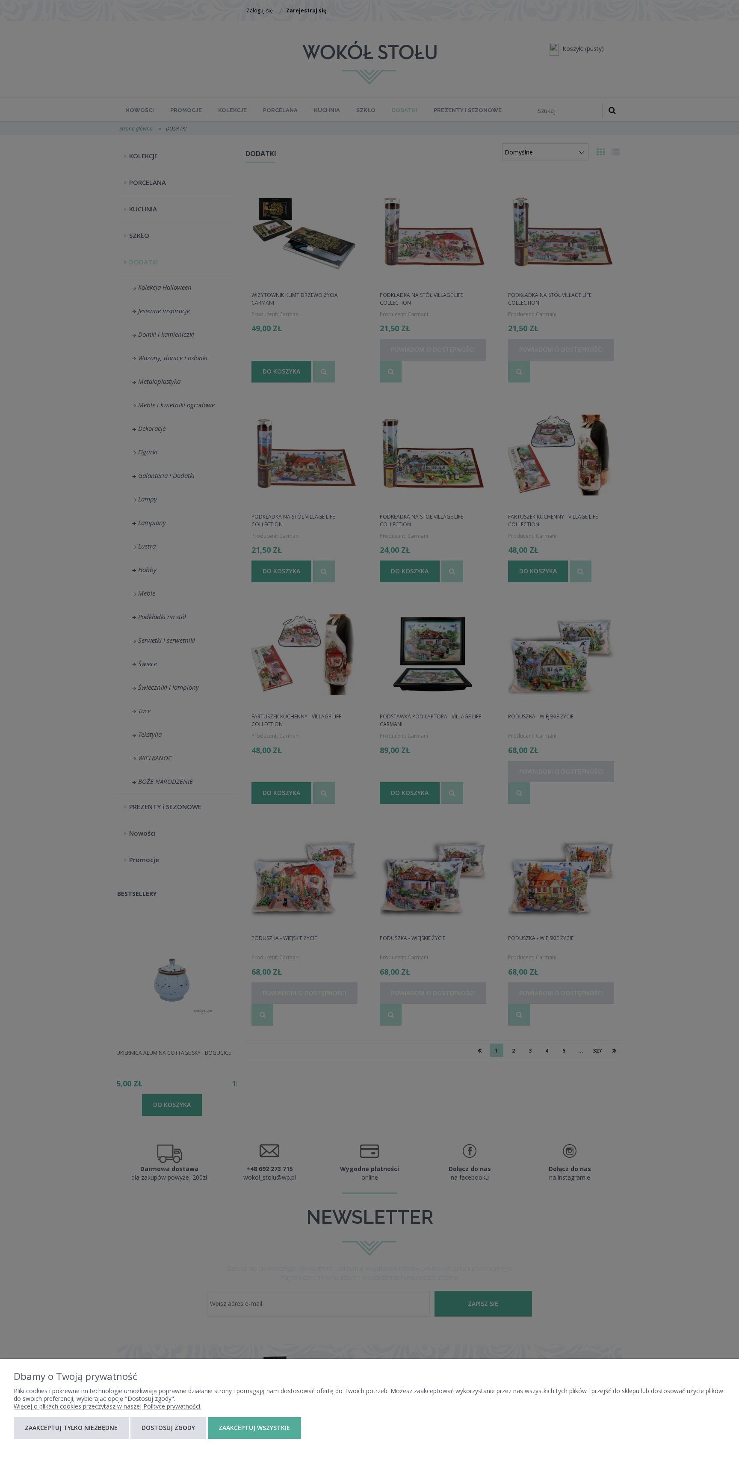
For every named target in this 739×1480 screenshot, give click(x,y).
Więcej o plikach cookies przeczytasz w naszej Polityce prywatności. (107, 1406)
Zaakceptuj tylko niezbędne (71, 1428)
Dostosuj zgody (168, 1428)
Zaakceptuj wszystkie (254, 1428)
